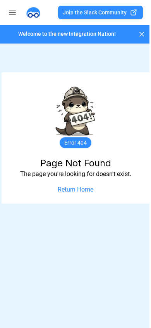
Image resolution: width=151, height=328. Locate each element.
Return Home (75, 189)
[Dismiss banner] (142, 34)
